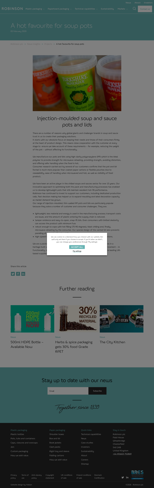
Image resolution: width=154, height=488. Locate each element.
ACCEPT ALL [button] (77, 247)
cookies (59, 237)
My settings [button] (77, 251)
